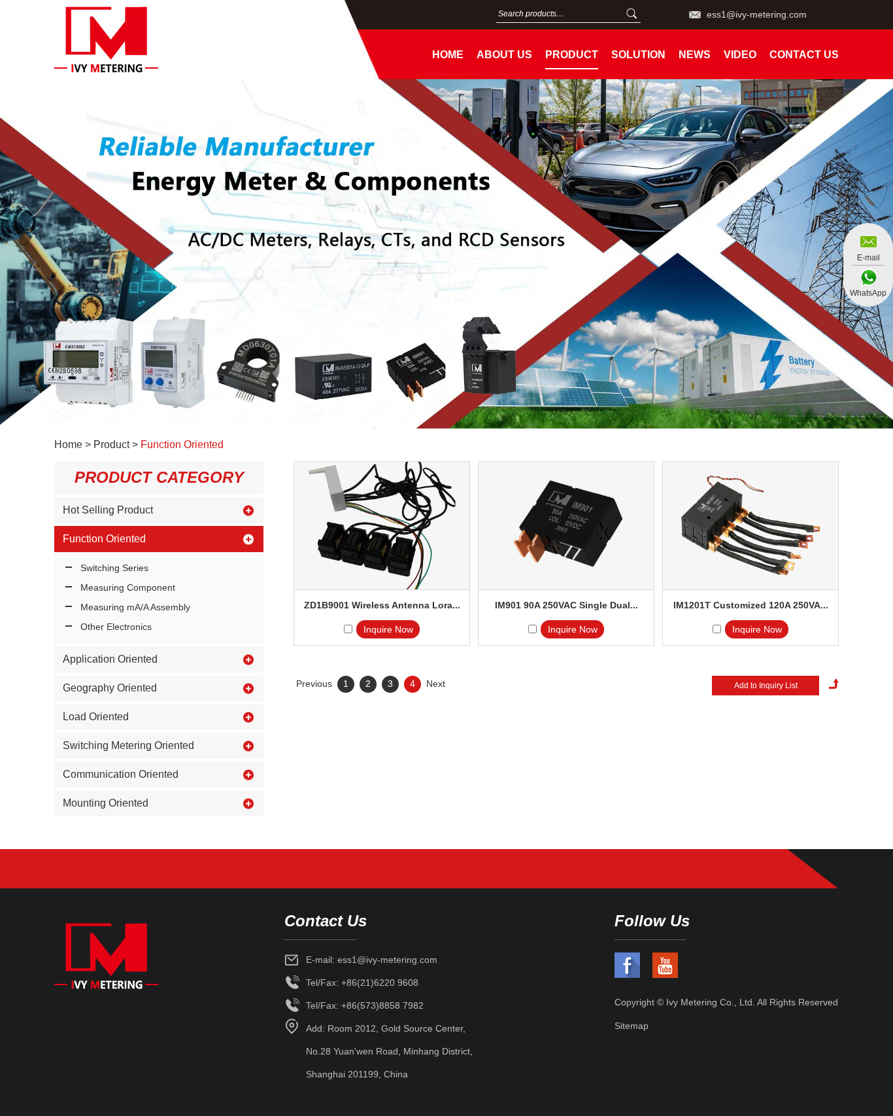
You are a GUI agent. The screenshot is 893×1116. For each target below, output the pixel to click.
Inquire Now (388, 629)
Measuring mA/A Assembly (135, 607)
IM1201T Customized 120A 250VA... (750, 605)
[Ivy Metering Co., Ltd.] (191, 40)
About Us (504, 54)
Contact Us (804, 54)
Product (571, 54)
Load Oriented (96, 716)
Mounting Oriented (105, 803)
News (695, 54)
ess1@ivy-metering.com (757, 14)
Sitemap (632, 1025)
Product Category (159, 477)
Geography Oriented (110, 687)
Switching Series (114, 568)
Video (740, 54)
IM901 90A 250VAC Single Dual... (566, 605)
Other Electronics (116, 626)
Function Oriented (182, 444)
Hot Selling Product (108, 509)
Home (447, 54)
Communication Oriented (120, 774)
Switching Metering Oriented (128, 745)
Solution (638, 54)
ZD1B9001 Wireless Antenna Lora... (382, 605)
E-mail (868, 257)
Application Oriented (110, 659)
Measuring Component (127, 587)
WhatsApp (868, 293)
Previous (314, 683)
